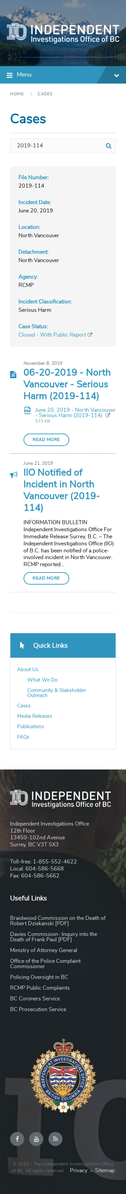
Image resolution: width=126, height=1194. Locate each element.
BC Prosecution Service (38, 1009)
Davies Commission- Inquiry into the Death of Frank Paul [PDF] (53, 937)
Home (17, 94)
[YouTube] (36, 1139)
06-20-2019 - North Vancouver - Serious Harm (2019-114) (67, 384)
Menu (24, 75)
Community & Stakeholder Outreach (56, 693)
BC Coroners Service (35, 998)
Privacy (78, 1170)
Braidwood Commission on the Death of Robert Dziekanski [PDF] (58, 920)
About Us (27, 669)
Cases (45, 94)
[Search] (108, 145)
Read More (46, 440)
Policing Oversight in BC (39, 977)
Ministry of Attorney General (43, 950)
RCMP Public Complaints (40, 988)
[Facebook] (17, 1139)
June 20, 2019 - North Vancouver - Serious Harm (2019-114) (75, 412)
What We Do (42, 680)
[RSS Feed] (55, 1139)
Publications (30, 726)
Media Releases (34, 716)
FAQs (23, 737)
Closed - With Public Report (52, 335)
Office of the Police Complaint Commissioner (45, 963)
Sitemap (105, 1170)
